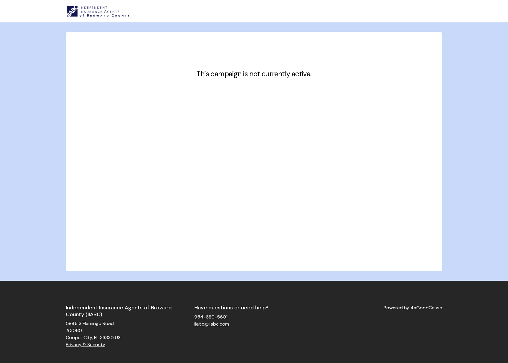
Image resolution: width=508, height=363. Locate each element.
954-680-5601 (211, 317)
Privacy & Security (85, 344)
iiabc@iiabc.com (211, 324)
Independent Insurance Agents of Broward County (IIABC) (119, 311)
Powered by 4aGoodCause (413, 308)
